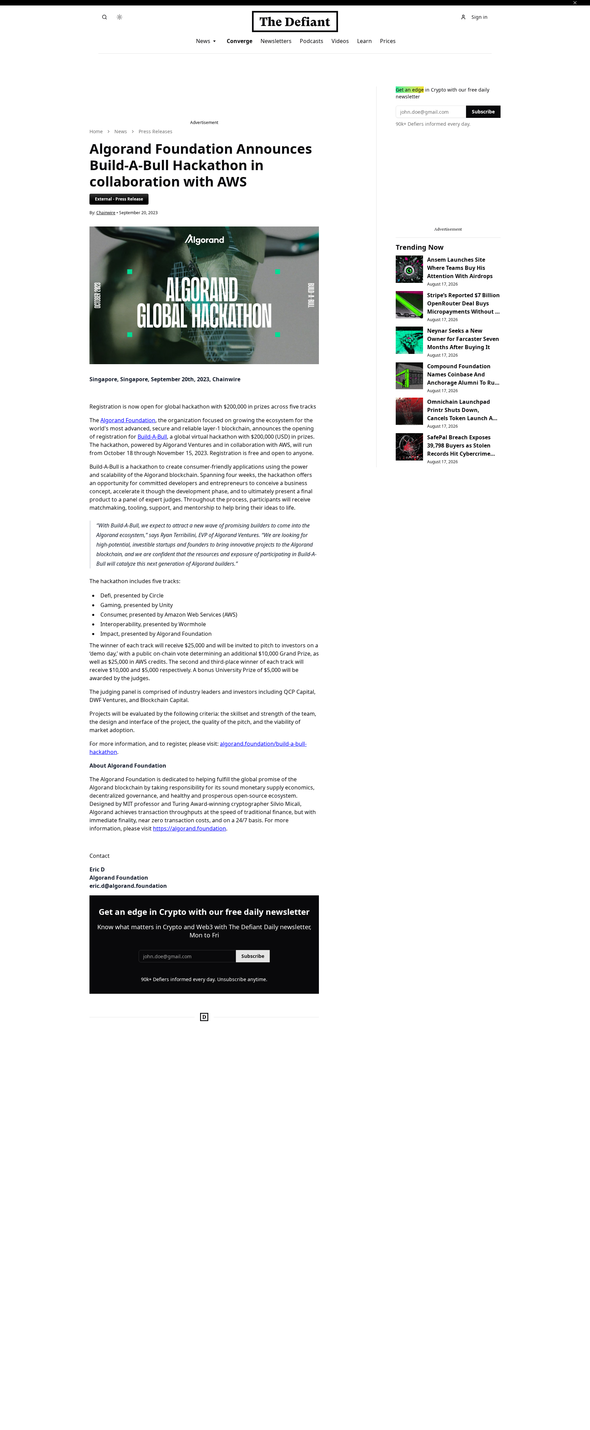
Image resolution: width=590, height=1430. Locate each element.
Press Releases (155, 131)
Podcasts (311, 41)
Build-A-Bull (152, 436)
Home (96, 131)
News (203, 41)
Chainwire (105, 213)
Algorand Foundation (127, 420)
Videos (340, 41)
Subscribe (252, 956)
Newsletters (276, 41)
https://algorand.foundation (189, 828)
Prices (388, 41)
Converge (239, 41)
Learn (364, 41)
